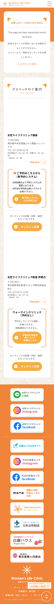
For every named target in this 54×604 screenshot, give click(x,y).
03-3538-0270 (20, 150)
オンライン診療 (30, 226)
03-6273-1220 (20, 292)
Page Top (46, 596)
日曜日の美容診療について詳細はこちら (30, 337)
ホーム (17, 587)
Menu (49, 4)
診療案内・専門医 (26, 591)
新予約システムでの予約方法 (30, 199)
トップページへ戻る (27, 63)
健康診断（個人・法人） (17, 595)
